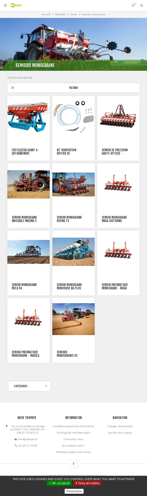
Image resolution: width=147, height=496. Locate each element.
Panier (134, 4)
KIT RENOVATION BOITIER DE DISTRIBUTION (66, 153)
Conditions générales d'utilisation (73, 426)
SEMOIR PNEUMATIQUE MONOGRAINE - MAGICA (25, 353)
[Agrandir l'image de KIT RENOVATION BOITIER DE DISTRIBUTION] (73, 117)
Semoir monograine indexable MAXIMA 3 (24, 219)
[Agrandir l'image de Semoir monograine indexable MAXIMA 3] (28, 184)
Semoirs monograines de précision (67, 355)
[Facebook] (73, 463)
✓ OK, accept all (59, 483)
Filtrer (73, 88)
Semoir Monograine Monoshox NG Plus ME (69, 288)
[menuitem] (73, 426)
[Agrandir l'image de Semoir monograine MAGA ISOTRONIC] (118, 184)
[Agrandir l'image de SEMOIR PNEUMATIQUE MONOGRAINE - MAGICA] (28, 319)
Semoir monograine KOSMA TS (69, 219)
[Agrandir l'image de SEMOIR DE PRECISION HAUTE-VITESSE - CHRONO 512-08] (118, 117)
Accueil (46, 14)
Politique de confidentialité (73, 432)
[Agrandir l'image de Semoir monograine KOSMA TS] (73, 184)
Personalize (74, 491)
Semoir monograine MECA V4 (24, 286)
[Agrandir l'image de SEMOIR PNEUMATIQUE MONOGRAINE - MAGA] (118, 252)
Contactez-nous (73, 439)
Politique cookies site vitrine (73, 452)
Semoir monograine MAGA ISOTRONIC (114, 219)
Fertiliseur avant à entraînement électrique (24, 153)
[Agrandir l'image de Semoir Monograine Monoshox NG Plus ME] (73, 252)
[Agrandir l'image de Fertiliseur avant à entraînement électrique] (28, 117)
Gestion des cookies (120, 432)
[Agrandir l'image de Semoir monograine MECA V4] (28, 252)
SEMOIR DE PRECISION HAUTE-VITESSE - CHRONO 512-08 (115, 153)
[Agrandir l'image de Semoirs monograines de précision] (73, 319)
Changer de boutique (120, 426)
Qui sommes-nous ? (73, 445)
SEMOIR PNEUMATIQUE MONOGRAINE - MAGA (115, 286)
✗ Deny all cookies (87, 483)
